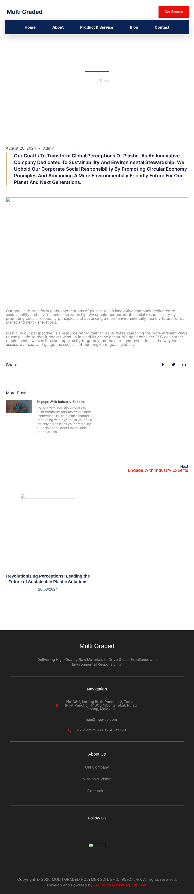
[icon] (83, 834)
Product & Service (96, 27)
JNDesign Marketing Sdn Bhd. (120, 885)
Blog (134, 27)
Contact (162, 27)
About (58, 27)
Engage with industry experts (60, 402)
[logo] (24, 11)
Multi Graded (96, 645)
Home (30, 27)
